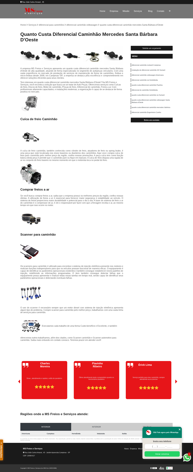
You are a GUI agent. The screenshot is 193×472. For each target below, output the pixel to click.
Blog (150, 11)
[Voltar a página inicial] (33, 11)
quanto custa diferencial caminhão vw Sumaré (148, 95)
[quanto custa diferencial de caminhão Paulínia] (113, 55)
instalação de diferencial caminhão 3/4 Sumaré (148, 70)
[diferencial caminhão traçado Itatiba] (72, 55)
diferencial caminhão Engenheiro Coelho (146, 112)
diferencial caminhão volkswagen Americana (148, 75)
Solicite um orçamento (151, 48)
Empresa (114, 11)
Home (102, 11)
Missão (126, 11)
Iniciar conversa (162, 454)
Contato (160, 11)
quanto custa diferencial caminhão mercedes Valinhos (151, 107)
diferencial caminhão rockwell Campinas (146, 65)
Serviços (138, 11)
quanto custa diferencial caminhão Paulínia (147, 85)
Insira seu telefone (162, 441)
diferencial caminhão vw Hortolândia (145, 80)
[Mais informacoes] (170, 11)
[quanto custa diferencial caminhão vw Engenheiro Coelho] (51, 55)
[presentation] (15, 391)
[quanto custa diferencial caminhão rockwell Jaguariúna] (30, 55)
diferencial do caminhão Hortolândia (145, 90)
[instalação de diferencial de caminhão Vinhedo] (92, 55)
